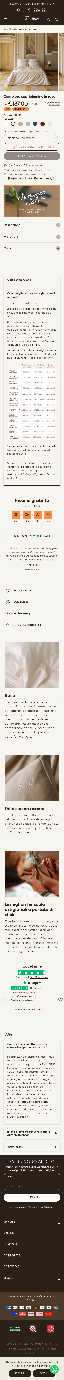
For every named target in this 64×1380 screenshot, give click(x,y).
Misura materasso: (15, 131)
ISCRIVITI (32, 1197)
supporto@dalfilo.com (20, 470)
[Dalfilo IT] (32, 19)
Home (6, 29)
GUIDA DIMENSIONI (42, 131)
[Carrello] (56, 20)
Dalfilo (39, 1296)
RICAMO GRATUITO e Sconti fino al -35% (32, 3)
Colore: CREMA (13, 115)
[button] (5, 19)
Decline (20, 1373)
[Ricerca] (49, 20)
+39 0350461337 (27, 474)
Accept (44, 1373)
